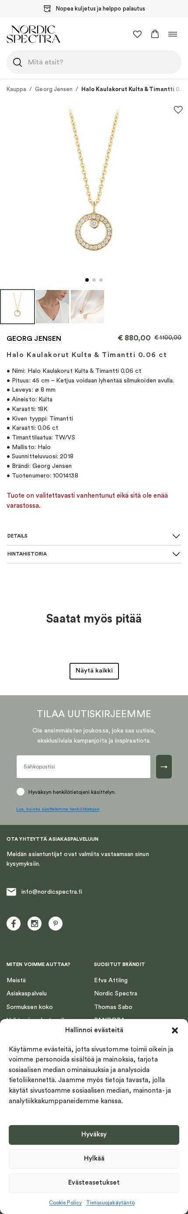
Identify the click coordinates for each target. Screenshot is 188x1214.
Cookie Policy (65, 1202)
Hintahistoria (27, 554)
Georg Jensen (54, 89)
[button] (175, 1030)
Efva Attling (111, 980)
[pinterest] (56, 924)
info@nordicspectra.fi (51, 892)
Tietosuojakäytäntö (110, 1202)
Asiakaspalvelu (27, 994)
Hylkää (94, 1158)
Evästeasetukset (94, 1182)
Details (17, 536)
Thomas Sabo (113, 1007)
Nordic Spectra (115, 994)
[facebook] (14, 924)
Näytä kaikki (94, 671)
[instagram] (35, 924)
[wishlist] (137, 34)
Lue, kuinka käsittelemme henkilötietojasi (58, 809)
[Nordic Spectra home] (33, 34)
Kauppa (16, 89)
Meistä (16, 980)
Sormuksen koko (30, 1007)
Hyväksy (94, 1134)
